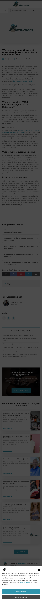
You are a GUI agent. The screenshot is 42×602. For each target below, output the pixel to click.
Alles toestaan (21, 591)
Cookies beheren (21, 597)
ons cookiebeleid (25, 582)
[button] (39, 570)
